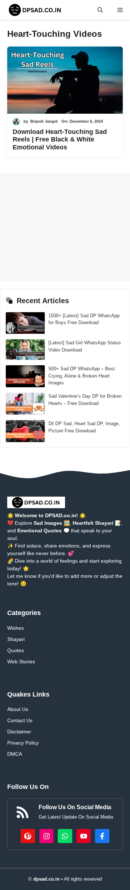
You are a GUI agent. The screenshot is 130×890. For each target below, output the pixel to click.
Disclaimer (19, 731)
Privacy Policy (23, 743)
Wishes (15, 628)
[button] (100, 10)
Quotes (15, 650)
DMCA (14, 754)
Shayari (16, 639)
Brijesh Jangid (44, 121)
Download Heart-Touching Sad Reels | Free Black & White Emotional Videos (60, 139)
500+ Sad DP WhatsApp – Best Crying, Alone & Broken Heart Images (81, 375)
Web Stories (21, 661)
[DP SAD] (35, 10)
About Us (17, 709)
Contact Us (19, 720)
